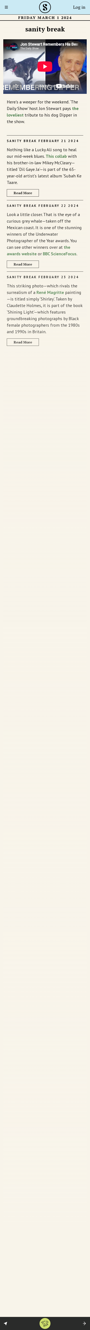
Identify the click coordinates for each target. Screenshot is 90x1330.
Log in (79, 7)
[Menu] (8, 7)
